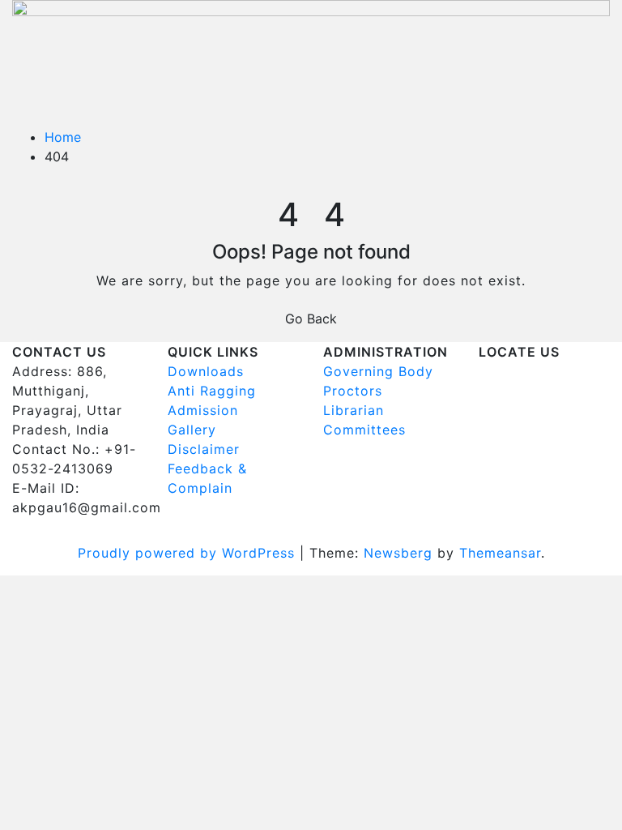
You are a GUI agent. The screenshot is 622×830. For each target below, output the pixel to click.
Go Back (311, 318)
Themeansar (500, 553)
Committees (364, 429)
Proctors (352, 391)
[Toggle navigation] (37, 101)
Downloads (206, 371)
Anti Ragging (212, 391)
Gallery (192, 429)
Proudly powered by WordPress (189, 553)
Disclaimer (204, 449)
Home (63, 137)
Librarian (353, 410)
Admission (203, 410)
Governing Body (378, 371)
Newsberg (398, 553)
